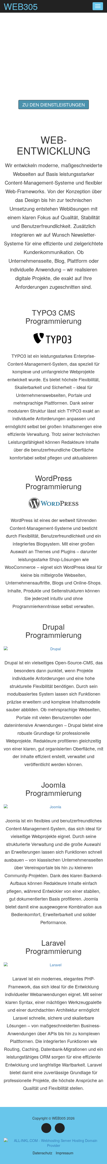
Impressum (64, 1152)
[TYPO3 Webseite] (53, 340)
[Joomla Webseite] (53, 809)
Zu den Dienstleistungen (53, 104)
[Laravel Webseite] (53, 967)
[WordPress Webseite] (53, 505)
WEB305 (21, 6)
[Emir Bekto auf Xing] (46, 1128)
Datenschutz (42, 1152)
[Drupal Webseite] (53, 651)
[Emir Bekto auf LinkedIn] (60, 1128)
